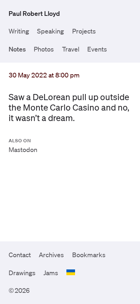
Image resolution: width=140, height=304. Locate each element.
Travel (70, 49)
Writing (19, 31)
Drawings (22, 273)
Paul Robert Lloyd (34, 13)
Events (97, 49)
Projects (84, 31)
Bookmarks (89, 255)
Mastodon (23, 149)
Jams (50, 273)
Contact (20, 255)
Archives (51, 255)
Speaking (50, 31)
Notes (17, 49)
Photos (44, 49)
